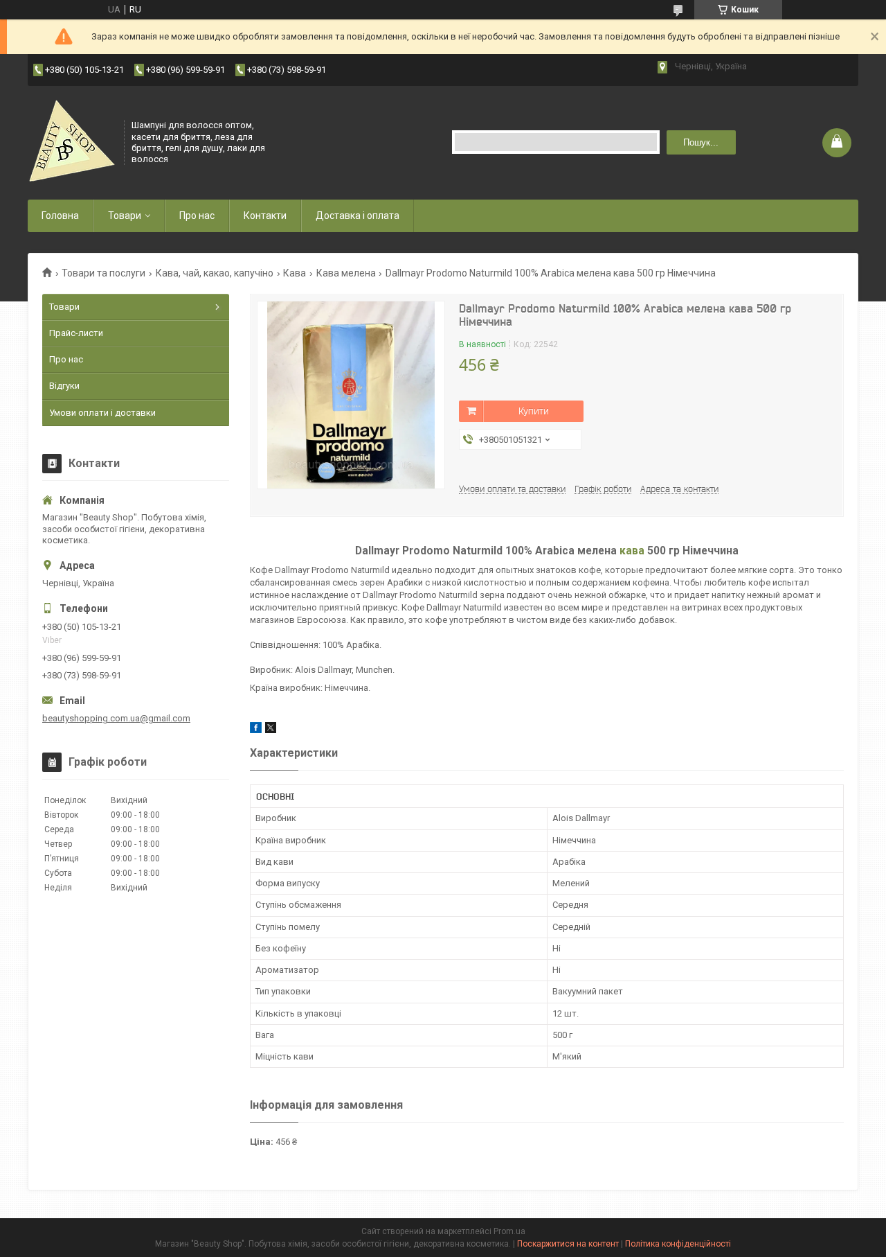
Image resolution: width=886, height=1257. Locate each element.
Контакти (265, 215)
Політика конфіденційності (678, 1244)
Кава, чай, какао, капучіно (214, 273)
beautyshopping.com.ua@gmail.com (116, 718)
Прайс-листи (76, 333)
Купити (533, 410)
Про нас (197, 215)
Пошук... (700, 142)
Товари (124, 215)
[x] (270, 730)
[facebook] (256, 730)
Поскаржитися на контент (568, 1244)
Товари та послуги (103, 273)
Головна (60, 215)
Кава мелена (346, 273)
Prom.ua (509, 1231)
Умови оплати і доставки (102, 412)
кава (632, 551)
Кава (294, 273)
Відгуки (64, 385)
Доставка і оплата (357, 215)
